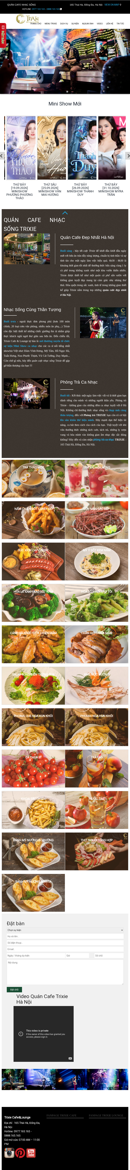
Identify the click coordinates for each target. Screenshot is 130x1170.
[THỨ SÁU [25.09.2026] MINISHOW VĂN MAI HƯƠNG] (32, 147)
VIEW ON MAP (112, 4)
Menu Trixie (51, 23)
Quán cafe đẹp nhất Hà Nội (87, 237)
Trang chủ (35, 23)
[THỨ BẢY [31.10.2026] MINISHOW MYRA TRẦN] (93, 147)
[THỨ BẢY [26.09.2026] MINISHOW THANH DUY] (63, 147)
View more (33, 479)
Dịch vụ (64, 23)
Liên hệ (109, 23)
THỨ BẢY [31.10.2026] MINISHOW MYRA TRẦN (80, 189)
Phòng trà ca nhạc (79, 382)
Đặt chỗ (14, 989)
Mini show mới (65, 104)
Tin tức (120, 23)
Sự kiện (75, 23)
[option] (19, 156)
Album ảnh (87, 23)
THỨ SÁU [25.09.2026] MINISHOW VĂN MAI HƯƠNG (19, 189)
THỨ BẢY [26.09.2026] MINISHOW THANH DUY (50, 189)
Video (100, 23)
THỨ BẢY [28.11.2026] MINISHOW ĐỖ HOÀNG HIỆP (111, 189)
